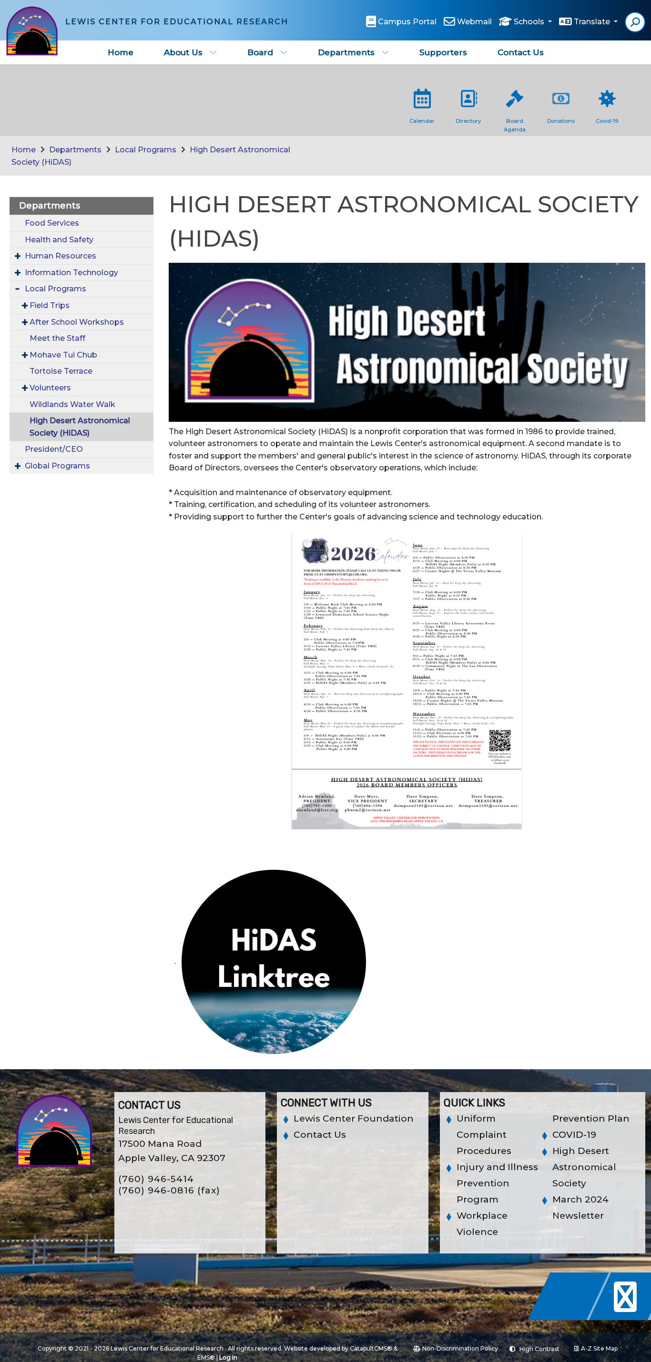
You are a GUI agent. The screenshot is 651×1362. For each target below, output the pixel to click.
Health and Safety (59, 239)
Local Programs (145, 149)
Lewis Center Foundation (354, 1118)
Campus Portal (407, 21)
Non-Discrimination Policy (460, 1348)
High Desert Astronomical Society (584, 1167)
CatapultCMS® (371, 1348)
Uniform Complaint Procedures (484, 1134)
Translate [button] (593, 21)
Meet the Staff (57, 338)
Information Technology (71, 272)
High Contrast (539, 1348)
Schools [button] (530, 21)
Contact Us (521, 52)
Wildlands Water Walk (72, 404)
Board (260, 52)
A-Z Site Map (599, 1348)
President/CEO (54, 449)
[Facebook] (570, 1317)
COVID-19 (574, 1134)
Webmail (474, 21)
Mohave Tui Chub (63, 354)
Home (120, 52)
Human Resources (60, 255)
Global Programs (57, 465)
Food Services (52, 223)
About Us (183, 52)
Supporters (443, 52)
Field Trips (50, 305)
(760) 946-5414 (156, 1178)
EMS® (206, 1357)
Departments (346, 52)
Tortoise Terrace (61, 371)
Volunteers (50, 387)
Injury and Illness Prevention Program (497, 1183)
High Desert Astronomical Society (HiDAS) (80, 426)
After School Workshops (77, 322)
